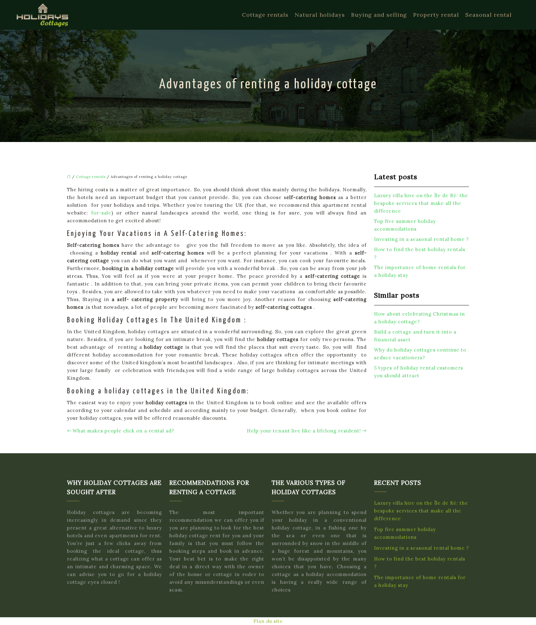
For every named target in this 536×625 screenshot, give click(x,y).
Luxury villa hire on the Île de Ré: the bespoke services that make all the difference (421, 203)
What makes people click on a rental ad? (123, 431)
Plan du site (268, 621)
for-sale (101, 213)
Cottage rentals (265, 14)
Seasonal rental (488, 14)
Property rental (436, 14)
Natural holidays (320, 14)
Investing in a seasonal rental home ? (421, 239)
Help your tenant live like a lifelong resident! (304, 431)
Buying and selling (379, 14)
